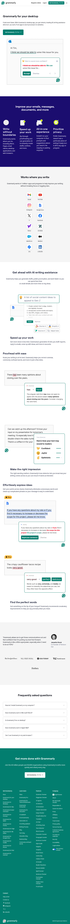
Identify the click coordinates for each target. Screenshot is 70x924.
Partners (54, 818)
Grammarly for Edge (8, 828)
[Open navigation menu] (67, 3)
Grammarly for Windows (7, 803)
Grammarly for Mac (8, 807)
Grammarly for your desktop (8, 798)
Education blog (23, 836)
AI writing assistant (24, 824)
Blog (20, 830)
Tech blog (22, 833)
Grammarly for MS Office (8, 832)
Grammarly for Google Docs (7, 837)
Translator (39, 819)
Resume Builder (40, 868)
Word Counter (40, 831)
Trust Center (56, 821)
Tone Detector (40, 828)
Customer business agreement (57, 830)
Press (54, 811)
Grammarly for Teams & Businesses (24, 801)
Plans (20, 794)
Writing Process (23, 827)
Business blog (23, 839)
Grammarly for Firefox (7, 824)
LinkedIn (7, 912)
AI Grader (39, 862)
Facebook (7, 903)
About (54, 798)
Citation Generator (41, 810)
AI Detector (39, 803)
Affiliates (54, 815)
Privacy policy (56, 824)
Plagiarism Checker (41, 797)
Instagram (8, 906)
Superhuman (58, 794)
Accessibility (55, 842)
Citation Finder (40, 859)
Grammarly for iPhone (7, 846)
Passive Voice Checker (39, 882)
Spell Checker (40, 871)
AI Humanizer (40, 807)
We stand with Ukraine (56, 801)
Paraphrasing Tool (41, 816)
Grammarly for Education (23, 810)
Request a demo (36, 3)
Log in (44, 3)
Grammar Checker (41, 794)
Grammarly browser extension (8, 810)
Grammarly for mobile (7, 841)
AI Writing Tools (40, 825)
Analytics (38, 850)
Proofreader (39, 886)
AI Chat (38, 822)
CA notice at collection (55, 835)
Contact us (6, 900)
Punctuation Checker (39, 878)
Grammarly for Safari (7, 820)
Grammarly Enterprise (22, 806)
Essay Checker (40, 813)
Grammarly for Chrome (7, 815)
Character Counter (41, 834)
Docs (4, 794)
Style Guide (39, 843)
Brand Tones (39, 853)
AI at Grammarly (24, 817)
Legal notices (56, 845)
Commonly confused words (25, 843)
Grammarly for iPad (8, 850)
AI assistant (22, 814)
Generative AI (23, 821)
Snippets (38, 846)
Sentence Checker (41, 874)
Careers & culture (57, 808)
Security (54, 839)
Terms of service (57, 827)
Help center (6, 897)
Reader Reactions (41, 865)
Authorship (39, 856)
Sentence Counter (41, 840)
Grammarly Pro (23, 797)
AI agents (38, 800)
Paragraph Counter (41, 837)
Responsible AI (56, 805)
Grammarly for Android (7, 854)
